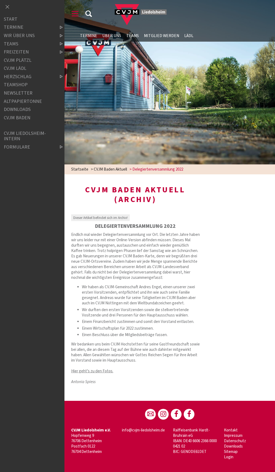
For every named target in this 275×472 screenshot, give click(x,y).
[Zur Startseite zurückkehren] (136, 6)
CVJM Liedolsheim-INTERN (25, 136)
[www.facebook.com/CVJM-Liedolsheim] (176, 414)
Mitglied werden (161, 36)
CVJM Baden (17, 118)
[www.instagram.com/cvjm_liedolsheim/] (163, 414)
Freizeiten (16, 52)
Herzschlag (17, 77)
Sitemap (231, 452)
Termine (88, 36)
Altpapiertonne (23, 101)
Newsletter (18, 93)
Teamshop (16, 85)
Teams (132, 36)
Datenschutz (235, 441)
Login (228, 457)
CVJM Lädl (15, 68)
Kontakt (231, 430)
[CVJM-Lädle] (189, 414)
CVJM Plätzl (17, 60)
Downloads (233, 446)
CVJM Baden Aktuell (110, 169)
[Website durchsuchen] (89, 14)
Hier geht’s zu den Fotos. (92, 371)
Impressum (233, 435)
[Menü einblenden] (75, 14)
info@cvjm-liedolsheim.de (143, 430)
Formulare (17, 147)
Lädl (188, 36)
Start (10, 19)
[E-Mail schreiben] (150, 414)
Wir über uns (19, 36)
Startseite (79, 169)
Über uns (111, 36)
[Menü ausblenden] (7, 7)
